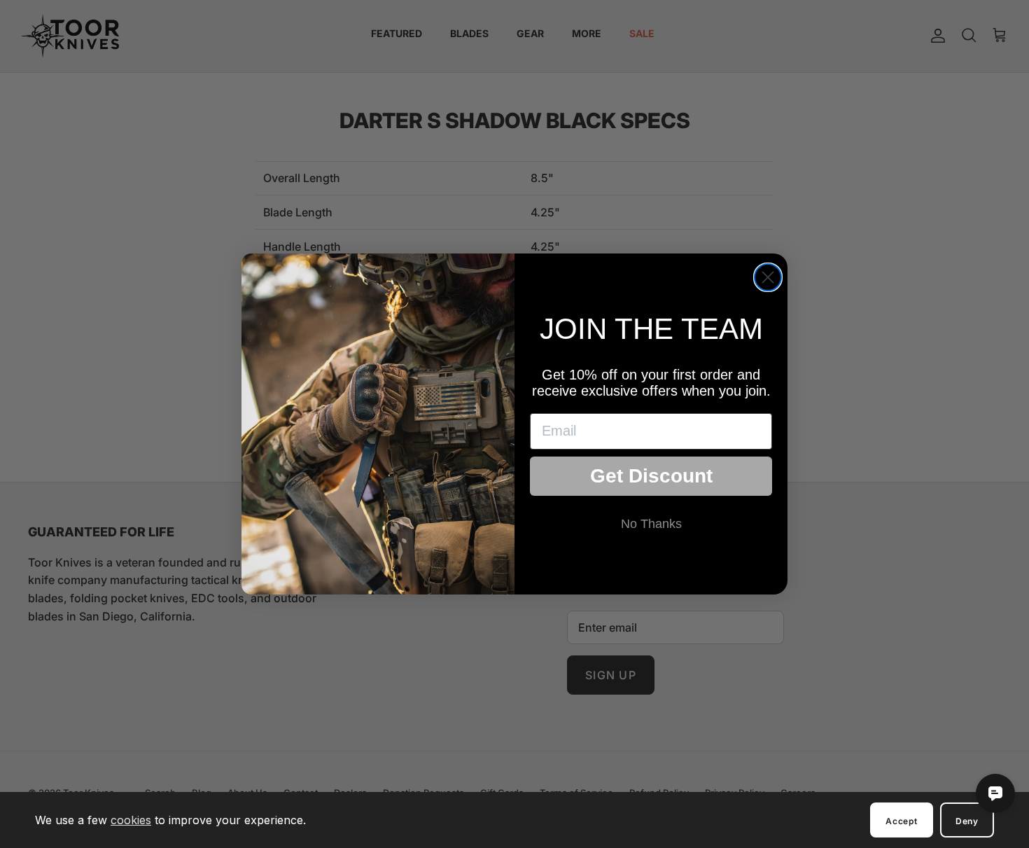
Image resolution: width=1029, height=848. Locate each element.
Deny (967, 821)
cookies (131, 820)
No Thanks (651, 524)
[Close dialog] (768, 277)
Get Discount (651, 476)
